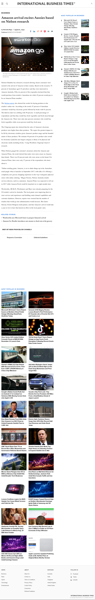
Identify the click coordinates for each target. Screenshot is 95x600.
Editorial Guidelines (41, 237)
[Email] (48, 31)
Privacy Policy (28, 582)
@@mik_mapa (19, 30)
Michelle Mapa (8, 30)
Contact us (27, 576)
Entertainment (5, 585)
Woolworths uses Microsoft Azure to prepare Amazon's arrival (24, 218)
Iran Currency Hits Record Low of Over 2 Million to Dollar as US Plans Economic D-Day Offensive (41, 528)
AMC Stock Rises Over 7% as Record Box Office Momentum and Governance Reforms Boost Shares (13, 448)
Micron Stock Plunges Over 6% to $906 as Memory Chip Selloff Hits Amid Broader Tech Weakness (13, 474)
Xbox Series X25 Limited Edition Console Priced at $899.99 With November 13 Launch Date (12, 339)
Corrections (27, 588)
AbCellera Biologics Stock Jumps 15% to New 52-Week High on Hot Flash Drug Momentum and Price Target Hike (72, 84)
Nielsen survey (9, 103)
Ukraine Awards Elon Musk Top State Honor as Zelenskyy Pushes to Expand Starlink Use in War (40, 448)
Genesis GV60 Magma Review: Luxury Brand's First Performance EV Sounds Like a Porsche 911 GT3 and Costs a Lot (72, 37)
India (49, 576)
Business (3, 574)
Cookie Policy (28, 585)
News (2, 576)
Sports (3, 579)
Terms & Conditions (29, 579)
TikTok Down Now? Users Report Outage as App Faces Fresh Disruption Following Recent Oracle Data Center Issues (72, 60)
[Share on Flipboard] (41, 31)
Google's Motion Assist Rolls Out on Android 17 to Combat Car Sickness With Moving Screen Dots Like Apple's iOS (72, 96)
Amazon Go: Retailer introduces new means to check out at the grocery (27, 221)
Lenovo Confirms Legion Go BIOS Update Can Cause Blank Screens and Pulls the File (13, 501)
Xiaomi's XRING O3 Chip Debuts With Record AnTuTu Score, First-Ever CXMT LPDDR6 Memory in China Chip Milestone (72, 72)
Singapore (50, 579)
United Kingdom (52, 582)
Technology (4, 582)
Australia (50, 574)
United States (51, 585)
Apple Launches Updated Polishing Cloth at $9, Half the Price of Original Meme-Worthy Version (41, 556)
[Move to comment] (52, 31)
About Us (27, 574)
